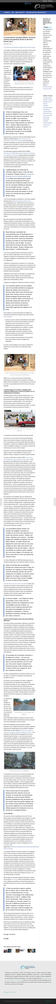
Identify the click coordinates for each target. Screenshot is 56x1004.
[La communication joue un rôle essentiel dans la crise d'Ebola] (5, 951)
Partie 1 (32, 395)
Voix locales (14, 879)
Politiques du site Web (9, 992)
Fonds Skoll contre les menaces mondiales (16, 583)
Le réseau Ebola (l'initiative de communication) (47, 109)
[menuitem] (7, 12)
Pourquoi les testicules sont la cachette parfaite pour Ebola (20, 176)
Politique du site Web (48, 1001)
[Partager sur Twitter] (4, 939)
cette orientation (8, 316)
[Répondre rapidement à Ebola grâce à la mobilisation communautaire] (9, 951)
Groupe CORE (47, 98)
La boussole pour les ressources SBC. (47, 86)
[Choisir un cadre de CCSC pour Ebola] (17, 951)
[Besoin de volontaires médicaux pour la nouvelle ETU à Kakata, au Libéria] (25, 951)
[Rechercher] (51, 16)
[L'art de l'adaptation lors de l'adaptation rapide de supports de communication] (33, 951)
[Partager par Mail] (7, 939)
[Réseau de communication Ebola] (28, 6)
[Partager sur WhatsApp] (5, 939)
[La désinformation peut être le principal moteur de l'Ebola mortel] (13, 951)
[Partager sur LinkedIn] (6, 939)
